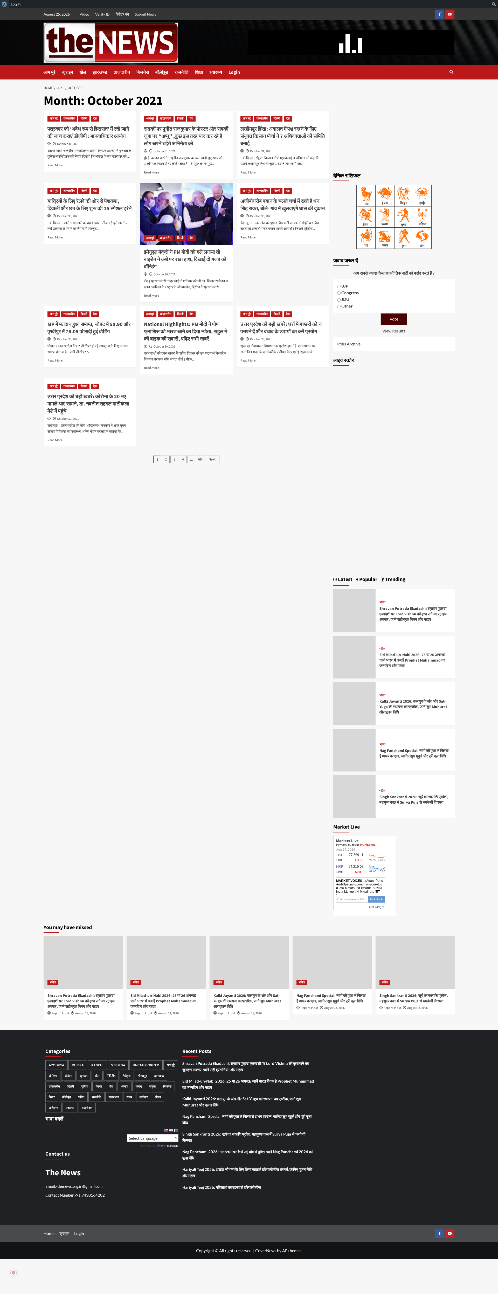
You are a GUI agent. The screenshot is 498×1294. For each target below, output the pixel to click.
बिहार (52, 1097)
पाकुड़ (152, 1086)
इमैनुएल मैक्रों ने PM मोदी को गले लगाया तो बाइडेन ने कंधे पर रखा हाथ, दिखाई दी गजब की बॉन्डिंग (185, 259)
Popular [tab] (367, 579)
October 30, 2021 (68, 216)
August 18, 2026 (251, 1013)
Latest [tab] (344, 579)
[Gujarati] (171, 1131)
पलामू (139, 1086)
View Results (393, 330)
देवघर (99, 1086)
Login (234, 72)
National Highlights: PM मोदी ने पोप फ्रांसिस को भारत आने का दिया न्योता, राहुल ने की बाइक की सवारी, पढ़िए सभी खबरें (185, 332)
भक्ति (382, 603)
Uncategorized (146, 1065)
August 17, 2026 (334, 1008)
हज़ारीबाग (87, 1108)
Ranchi (97, 1065)
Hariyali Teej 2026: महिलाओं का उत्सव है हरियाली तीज (221, 1187)
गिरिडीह (111, 1076)
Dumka (78, 1065)
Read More (55, 165)
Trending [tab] (394, 579)
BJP (344, 285)
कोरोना (68, 1076)
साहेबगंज (53, 1108)
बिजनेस (142, 72)
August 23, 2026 (85, 1013)
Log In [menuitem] (16, 4)
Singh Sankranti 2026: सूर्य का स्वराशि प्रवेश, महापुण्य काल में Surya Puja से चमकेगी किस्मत (413, 799)
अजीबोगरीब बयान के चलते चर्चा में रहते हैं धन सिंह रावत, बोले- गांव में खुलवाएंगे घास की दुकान (282, 205)
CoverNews (265, 1250)
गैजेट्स (126, 1076)
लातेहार (144, 1097)
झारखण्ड (100, 72)
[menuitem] (4, 4)
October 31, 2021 (68, 144)
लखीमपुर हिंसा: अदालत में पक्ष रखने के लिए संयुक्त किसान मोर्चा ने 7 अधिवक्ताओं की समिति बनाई (282, 136)
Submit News (145, 14)
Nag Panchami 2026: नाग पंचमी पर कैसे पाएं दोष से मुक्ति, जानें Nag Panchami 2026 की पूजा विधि (247, 1154)
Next (212, 459)
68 (200, 459)
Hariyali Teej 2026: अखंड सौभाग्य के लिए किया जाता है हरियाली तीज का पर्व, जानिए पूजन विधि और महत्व (247, 1172)
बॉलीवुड (161, 72)
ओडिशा (53, 1076)
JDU (345, 299)
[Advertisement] (394, 130)
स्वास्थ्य (215, 72)
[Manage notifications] (13, 1273)
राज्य (129, 1097)
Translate (172, 1145)
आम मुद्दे (50, 72)
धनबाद (124, 1086)
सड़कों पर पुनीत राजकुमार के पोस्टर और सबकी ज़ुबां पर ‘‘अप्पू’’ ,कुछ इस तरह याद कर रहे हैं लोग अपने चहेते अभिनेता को (186, 136)
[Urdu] (176, 1131)
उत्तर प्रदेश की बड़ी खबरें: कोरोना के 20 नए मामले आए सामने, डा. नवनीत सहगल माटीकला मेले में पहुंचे (88, 404)
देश (95, 118)
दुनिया (84, 1086)
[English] (165, 1131)
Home (49, 1233)
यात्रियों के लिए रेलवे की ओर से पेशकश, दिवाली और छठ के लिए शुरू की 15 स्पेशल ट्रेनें (89, 205)
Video (84, 14)
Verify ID (102, 14)
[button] (451, 72)
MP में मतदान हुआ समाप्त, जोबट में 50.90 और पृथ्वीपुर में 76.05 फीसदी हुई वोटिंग (89, 328)
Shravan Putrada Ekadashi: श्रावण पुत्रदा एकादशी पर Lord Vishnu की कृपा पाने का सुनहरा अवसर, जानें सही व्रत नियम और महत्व (413, 614)
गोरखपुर (142, 1076)
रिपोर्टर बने (122, 14)
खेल (82, 72)
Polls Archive (349, 343)
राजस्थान (114, 1097)
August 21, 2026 (168, 1013)
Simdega (118, 1065)
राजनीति (181, 72)
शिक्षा (199, 72)
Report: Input (60, 1013)
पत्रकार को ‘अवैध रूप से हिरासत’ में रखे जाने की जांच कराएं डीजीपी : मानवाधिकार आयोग (88, 132)
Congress (350, 292)
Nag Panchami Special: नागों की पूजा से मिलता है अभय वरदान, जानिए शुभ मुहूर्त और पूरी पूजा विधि (413, 753)
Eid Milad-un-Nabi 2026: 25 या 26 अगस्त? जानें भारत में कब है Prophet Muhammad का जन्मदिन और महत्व (412, 660)
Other (347, 305)
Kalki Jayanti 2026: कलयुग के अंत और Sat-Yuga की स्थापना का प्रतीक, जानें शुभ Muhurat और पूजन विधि (413, 707)
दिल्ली (84, 118)
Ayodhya (56, 1065)
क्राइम (67, 72)
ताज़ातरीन (122, 72)
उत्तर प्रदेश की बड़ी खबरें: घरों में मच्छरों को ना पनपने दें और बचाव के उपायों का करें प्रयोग (281, 328)
